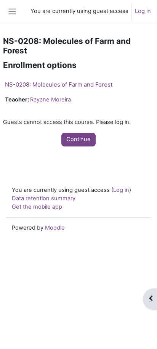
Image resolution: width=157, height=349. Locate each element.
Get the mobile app (37, 206)
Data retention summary (43, 198)
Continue (78, 139)
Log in (143, 11)
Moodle (55, 227)
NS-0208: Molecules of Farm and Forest (58, 84)
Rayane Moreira (50, 99)
